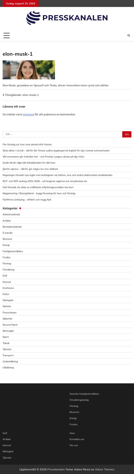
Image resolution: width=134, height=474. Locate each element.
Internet (7, 281)
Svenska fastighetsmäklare (84, 393)
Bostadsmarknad (12, 226)
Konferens (8, 287)
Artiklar (7, 220)
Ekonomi (7, 238)
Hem (72, 433)
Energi (6, 244)
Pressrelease (9, 312)
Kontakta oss (77, 439)
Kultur (6, 294)
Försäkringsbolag (79, 399)
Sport (6, 336)
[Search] (128, 35)
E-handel (7, 232)
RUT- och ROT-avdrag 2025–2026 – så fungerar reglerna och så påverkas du (45, 181)
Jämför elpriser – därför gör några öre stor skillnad (30, 168)
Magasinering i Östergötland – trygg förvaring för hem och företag (39, 193)
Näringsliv (8, 300)
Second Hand (10, 324)
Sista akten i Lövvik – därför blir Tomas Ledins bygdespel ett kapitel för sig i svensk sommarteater (56, 150)
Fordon (6, 257)
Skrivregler (8, 330)
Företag (7, 263)
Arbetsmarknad (11, 214)
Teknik (6, 343)
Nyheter (7, 306)
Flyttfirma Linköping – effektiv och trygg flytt (27, 199)
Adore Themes (104, 469)
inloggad (28, 114)
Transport (8, 355)
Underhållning (10, 361)
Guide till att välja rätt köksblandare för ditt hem (29, 162)
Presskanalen (56, 469)
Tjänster (7, 349)
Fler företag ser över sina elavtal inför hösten (27, 144)
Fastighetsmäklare (13, 251)
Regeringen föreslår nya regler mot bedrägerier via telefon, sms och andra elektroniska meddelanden (57, 174)
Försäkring (8, 269)
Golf (5, 275)
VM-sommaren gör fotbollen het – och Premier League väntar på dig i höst (43, 156)
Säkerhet (7, 318)
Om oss (74, 445)
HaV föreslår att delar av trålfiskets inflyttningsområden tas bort (38, 187)
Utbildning (8, 367)
